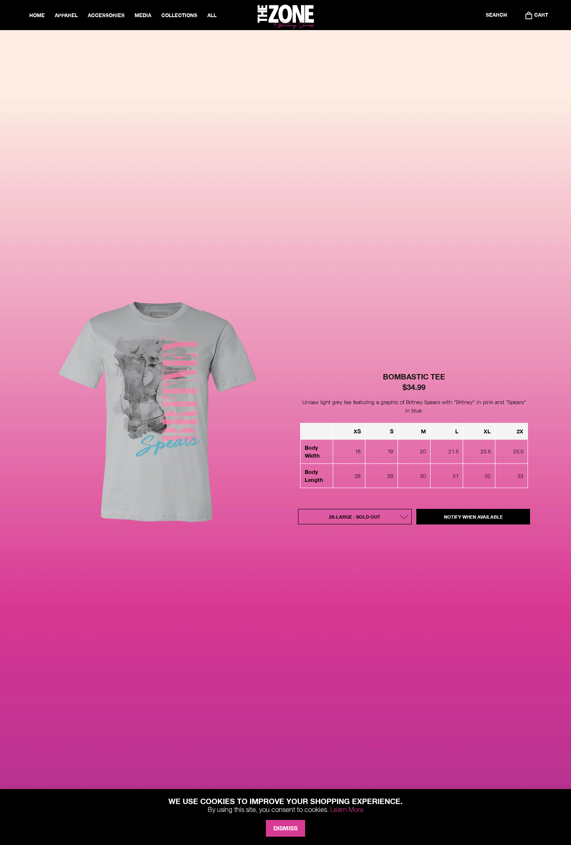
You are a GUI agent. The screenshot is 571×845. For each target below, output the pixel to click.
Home (37, 15)
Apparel (66, 15)
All (212, 15)
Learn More (347, 809)
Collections (179, 15)
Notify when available (473, 516)
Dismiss (285, 828)
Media (143, 15)
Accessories (106, 15)
